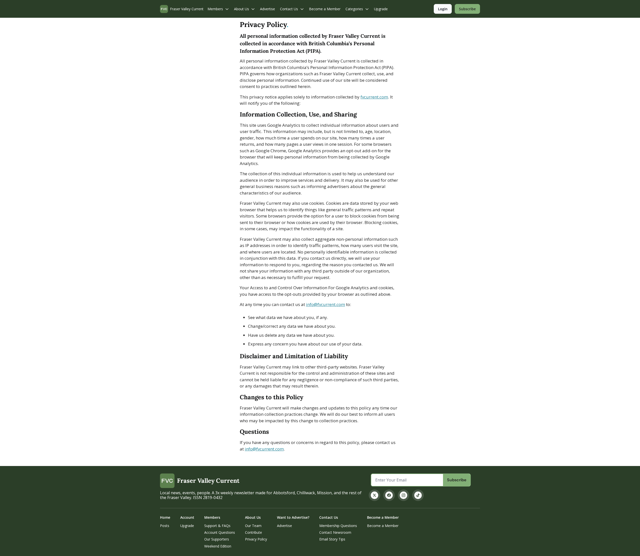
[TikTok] (418, 495)
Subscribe (456, 479)
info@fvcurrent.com (325, 304)
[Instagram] (403, 495)
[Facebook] (389, 495)
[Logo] (164, 9)
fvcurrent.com (374, 97)
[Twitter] (374, 495)
